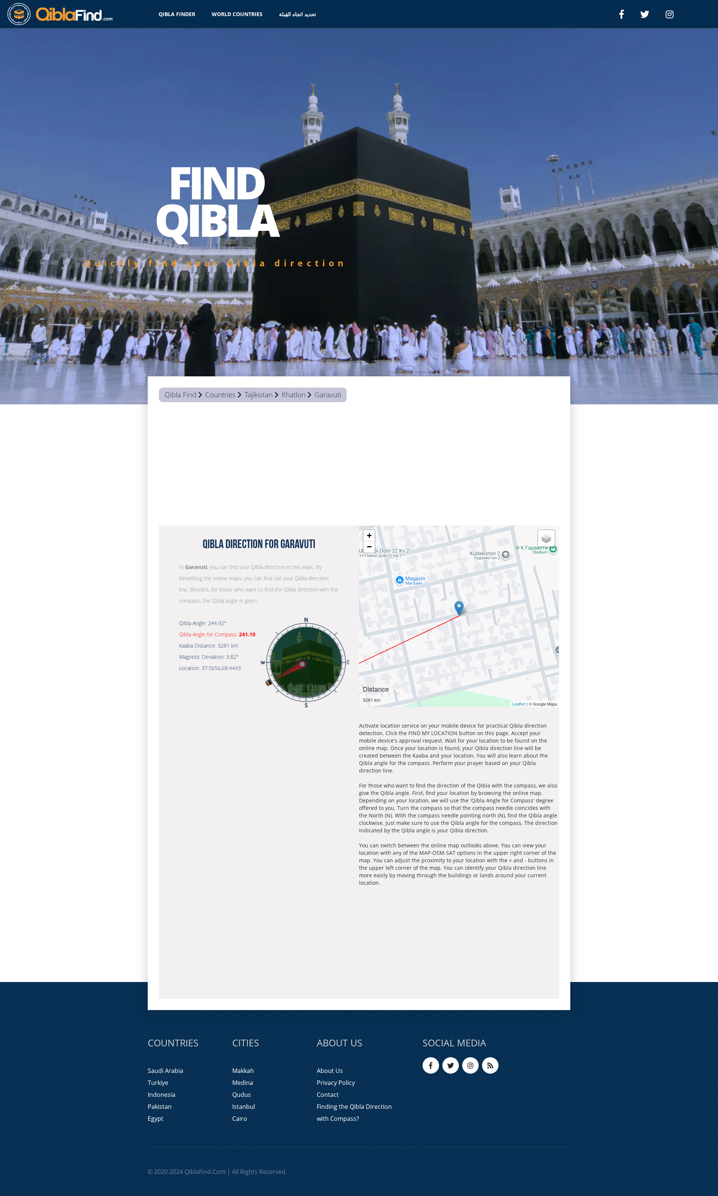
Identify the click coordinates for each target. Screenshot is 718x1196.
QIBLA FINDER (177, 14)
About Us (330, 1071)
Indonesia (161, 1095)
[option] (359, 216)
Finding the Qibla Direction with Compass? (354, 1112)
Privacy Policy (336, 1083)
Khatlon (294, 395)
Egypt (155, 1118)
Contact (328, 1095)
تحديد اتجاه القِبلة (297, 14)
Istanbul (243, 1106)
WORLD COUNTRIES (237, 14)
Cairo (239, 1118)
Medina (242, 1083)
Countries (220, 395)
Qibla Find (180, 395)
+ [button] (369, 535)
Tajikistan (259, 395)
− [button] (369, 546)
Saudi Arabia (165, 1071)
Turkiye (158, 1083)
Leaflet (518, 704)
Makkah (243, 1071)
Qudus (241, 1095)
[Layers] (546, 538)
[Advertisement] (359, 465)
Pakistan (160, 1106)
